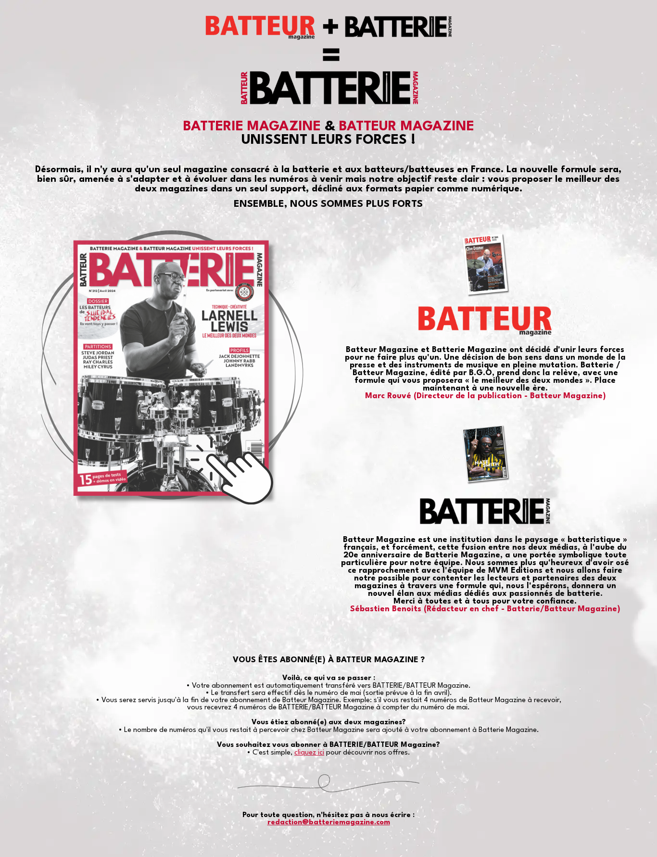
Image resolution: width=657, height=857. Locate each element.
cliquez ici (309, 752)
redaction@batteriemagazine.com (328, 822)
